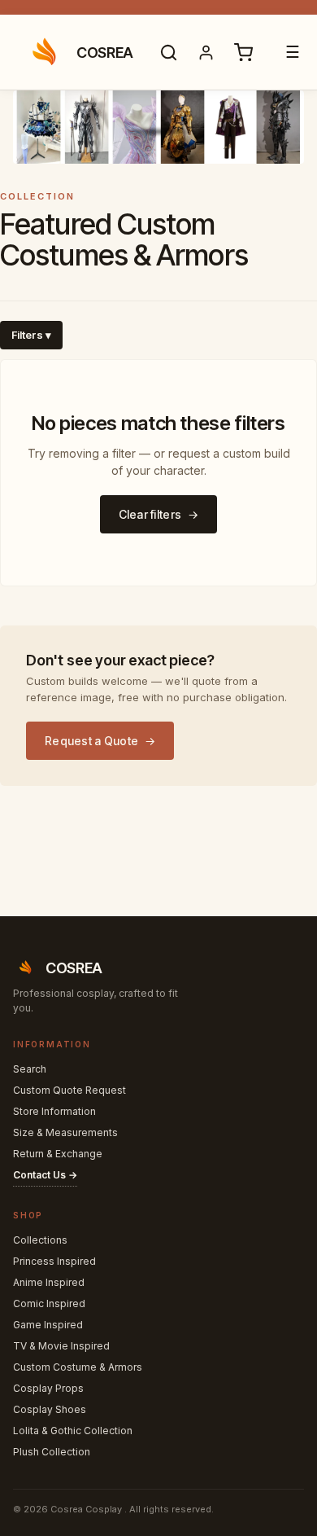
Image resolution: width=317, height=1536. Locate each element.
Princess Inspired (54, 1261)
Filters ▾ (31, 334)
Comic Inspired (49, 1303)
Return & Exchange (57, 1154)
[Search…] (169, 52)
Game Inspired (48, 1325)
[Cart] (244, 52)
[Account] (206, 52)
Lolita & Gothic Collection (72, 1430)
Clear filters (150, 514)
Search (29, 1069)
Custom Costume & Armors (77, 1367)
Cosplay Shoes (49, 1409)
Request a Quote (91, 741)
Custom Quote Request (69, 1090)
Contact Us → (45, 1175)
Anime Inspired (49, 1282)
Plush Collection (51, 1452)
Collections (40, 1240)
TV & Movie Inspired (61, 1346)
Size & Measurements (65, 1132)
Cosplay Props (48, 1388)
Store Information (54, 1111)
